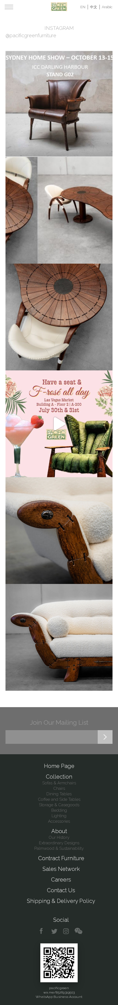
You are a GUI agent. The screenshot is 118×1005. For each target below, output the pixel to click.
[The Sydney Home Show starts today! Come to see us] (59, 103)
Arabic (107, 7)
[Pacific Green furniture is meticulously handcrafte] (59, 530)
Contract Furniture (61, 858)
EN (82, 7)
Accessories (59, 821)
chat (78, 931)
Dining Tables (59, 793)
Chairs (59, 788)
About (59, 831)
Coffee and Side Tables (59, 799)
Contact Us (61, 890)
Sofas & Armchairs (59, 783)
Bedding (59, 810)
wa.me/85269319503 (59, 992)
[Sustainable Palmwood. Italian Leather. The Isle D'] (59, 317)
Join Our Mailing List (59, 722)
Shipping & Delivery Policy (61, 901)
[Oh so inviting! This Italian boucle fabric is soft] (59, 637)
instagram (66, 931)
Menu (9, 7)
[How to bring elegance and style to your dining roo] (59, 210)
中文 (93, 7)
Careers (61, 879)
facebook (43, 931)
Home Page (59, 766)
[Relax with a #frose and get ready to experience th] (59, 423)
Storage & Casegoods (59, 804)
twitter (54, 931)
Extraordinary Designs (59, 842)
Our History (59, 837)
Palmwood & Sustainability (59, 848)
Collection (59, 776)
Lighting (59, 815)
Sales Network (61, 869)
